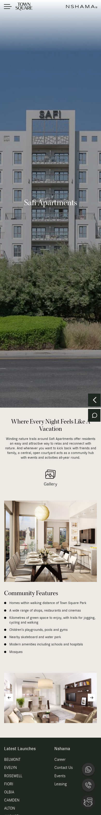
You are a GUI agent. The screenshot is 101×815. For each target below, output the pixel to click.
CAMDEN (11, 800)
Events (60, 776)
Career (60, 760)
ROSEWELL (13, 776)
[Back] (94, 400)
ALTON (9, 808)
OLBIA (9, 792)
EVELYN (10, 768)
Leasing (60, 784)
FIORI (8, 784)
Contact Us (63, 768)
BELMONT (12, 760)
